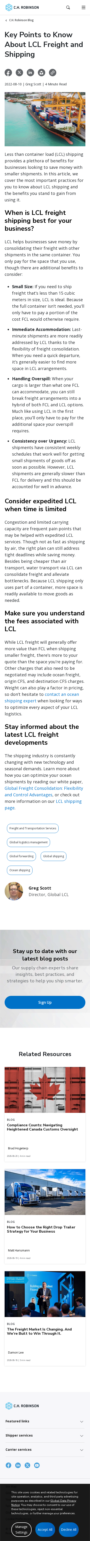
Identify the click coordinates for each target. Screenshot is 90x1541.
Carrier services (19, 1449)
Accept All (45, 1529)
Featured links (17, 1421)
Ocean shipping (19, 870)
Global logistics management (28, 842)
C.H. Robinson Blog (21, 20)
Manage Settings (21, 1529)
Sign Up (45, 1002)
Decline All (68, 1529)
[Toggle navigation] (83, 7)
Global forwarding (21, 856)
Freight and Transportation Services (32, 828)
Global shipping (53, 856)
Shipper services (19, 1435)
